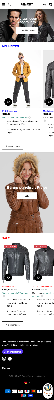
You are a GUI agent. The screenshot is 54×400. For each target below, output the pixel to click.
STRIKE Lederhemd (10, 111)
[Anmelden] (44, 4)
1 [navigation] (24, 37)
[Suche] (9, 4)
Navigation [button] (3, 4)
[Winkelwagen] (50, 4)
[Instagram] (4, 358)
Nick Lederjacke (9, 286)
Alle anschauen (13, 146)
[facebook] (10, 359)
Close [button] (27, 368)
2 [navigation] (29, 37)
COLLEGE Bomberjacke (42, 286)
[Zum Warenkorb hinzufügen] (8, 102)
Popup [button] (29, 117)
